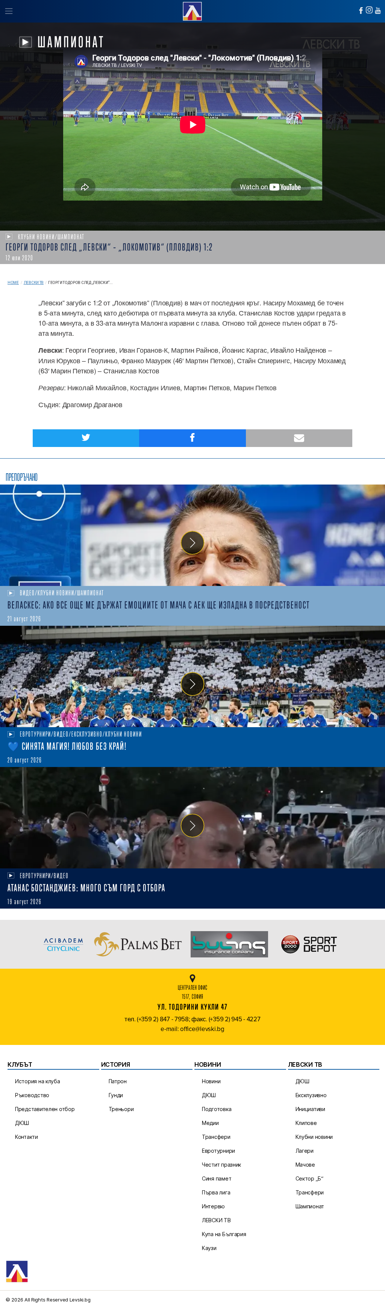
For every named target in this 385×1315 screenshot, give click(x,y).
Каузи (209, 1248)
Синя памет (216, 1178)
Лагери (305, 1150)
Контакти (26, 1137)
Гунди (116, 1095)
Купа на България (224, 1234)
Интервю (213, 1206)
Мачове (305, 1164)
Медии (210, 1123)
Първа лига (216, 1192)
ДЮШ (22, 1123)
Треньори (121, 1109)
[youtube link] (377, 10)
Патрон (118, 1081)
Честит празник (221, 1164)
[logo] (192, 10)
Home (13, 283)
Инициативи (310, 1109)
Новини (211, 1081)
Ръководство (32, 1095)
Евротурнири (218, 1150)
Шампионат (310, 1206)
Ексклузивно (311, 1095)
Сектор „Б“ (309, 1178)
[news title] (192, 535)
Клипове (306, 1123)
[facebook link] (361, 10)
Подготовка (216, 1109)
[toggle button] (8, 11)
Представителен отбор (45, 1109)
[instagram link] (369, 10)
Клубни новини (314, 1137)
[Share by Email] (299, 438)
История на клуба (37, 1081)
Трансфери (216, 1137)
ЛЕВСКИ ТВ (216, 1220)
